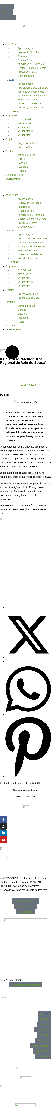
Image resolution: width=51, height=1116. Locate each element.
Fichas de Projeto (27, 72)
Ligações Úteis (26, 76)
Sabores (22, 163)
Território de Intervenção (31, 91)
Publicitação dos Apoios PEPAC (27, 109)
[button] (25, 185)
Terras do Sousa (26, 155)
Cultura (22, 159)
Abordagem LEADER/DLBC (33, 87)
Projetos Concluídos (29, 147)
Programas (11, 115)
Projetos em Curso (28, 143)
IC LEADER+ (25, 127)
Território (10, 151)
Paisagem (23, 167)
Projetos (9, 139)
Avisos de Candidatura (30, 103)
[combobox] (12, 997)
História (22, 171)
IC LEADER (24, 135)
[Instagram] (3, 826)
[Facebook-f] (3, 819)
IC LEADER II (25, 131)
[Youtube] (3, 839)
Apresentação (25, 48)
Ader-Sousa (11, 44)
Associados (24, 56)
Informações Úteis (27, 99)
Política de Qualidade (29, 52)
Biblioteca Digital (14, 174)
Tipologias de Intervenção (32, 95)
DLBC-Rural (24, 119)
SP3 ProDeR (25, 123)
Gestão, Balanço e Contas (32, 68)
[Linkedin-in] (3, 833)
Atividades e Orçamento (31, 64)
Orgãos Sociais (26, 60)
